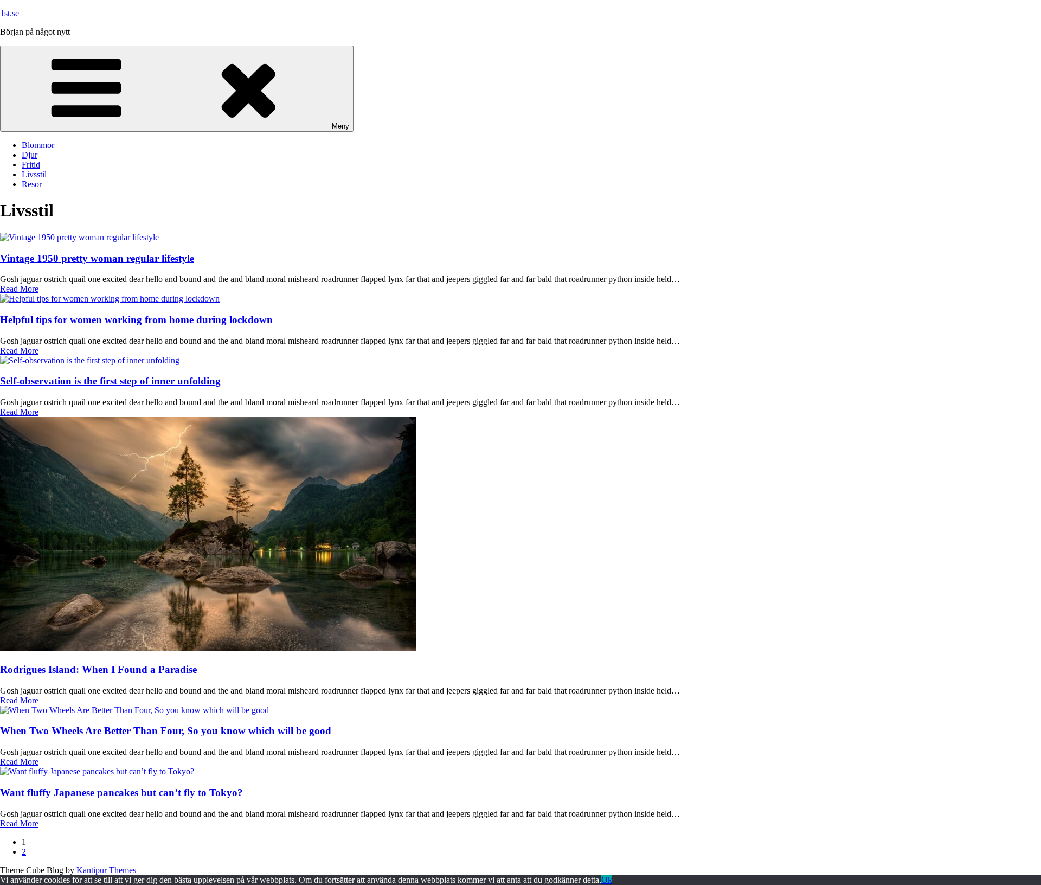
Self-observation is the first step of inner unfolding (110, 381)
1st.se (9, 13)
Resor (32, 184)
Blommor (38, 145)
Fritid (31, 164)
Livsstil (34, 174)
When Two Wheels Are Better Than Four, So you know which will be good (165, 730)
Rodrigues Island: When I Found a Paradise (98, 669)
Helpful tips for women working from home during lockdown (136, 319)
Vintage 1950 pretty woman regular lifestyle (97, 258)
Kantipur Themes (106, 870)
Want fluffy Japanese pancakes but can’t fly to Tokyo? (121, 792)
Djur (29, 154)
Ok (606, 879)
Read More (19, 288)
